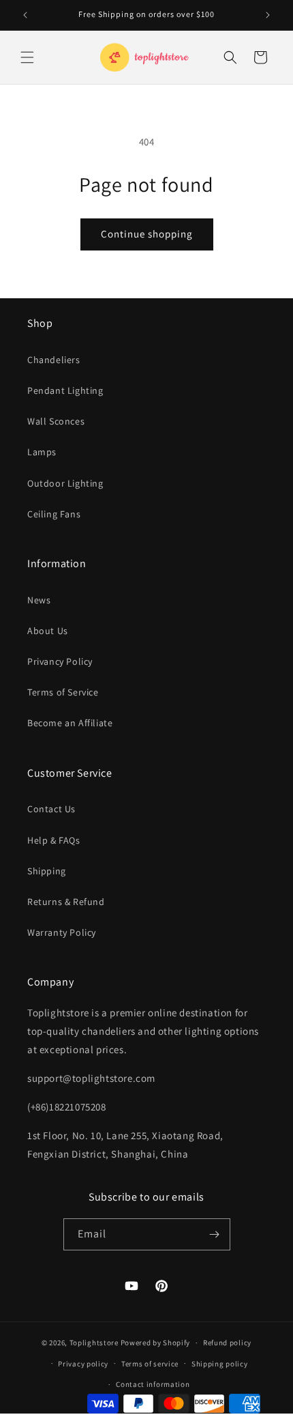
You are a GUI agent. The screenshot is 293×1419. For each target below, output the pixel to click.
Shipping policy (219, 1363)
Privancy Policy (60, 661)
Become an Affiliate (69, 723)
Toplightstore (94, 1342)
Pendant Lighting (65, 390)
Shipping (46, 871)
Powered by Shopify (156, 1342)
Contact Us (51, 809)
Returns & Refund (66, 901)
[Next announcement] (268, 15)
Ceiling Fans (53, 514)
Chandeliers (53, 360)
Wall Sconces (55, 421)
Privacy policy (83, 1363)
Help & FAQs (53, 840)
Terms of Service (63, 692)
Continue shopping (147, 233)
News (38, 600)
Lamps (42, 452)
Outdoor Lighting (65, 483)
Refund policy (227, 1342)
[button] (27, 57)
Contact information (152, 1384)
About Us (47, 631)
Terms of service (150, 1363)
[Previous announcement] (25, 15)
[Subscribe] (215, 1234)
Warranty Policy (61, 932)
